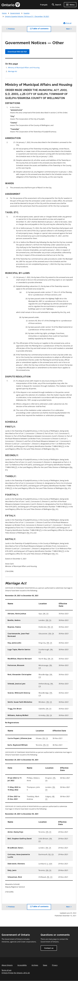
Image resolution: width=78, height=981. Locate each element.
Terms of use (6, 970)
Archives (35, 965)
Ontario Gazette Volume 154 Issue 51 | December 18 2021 (27, 16)
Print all (68, 23)
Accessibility (22, 965)
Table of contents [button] (41, 30)
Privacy (54, 965)
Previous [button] (11, 29)
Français (43, 4)
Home (4, 13)
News (45, 965)
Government (15, 13)
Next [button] (68, 29)
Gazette (26, 13)
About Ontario (7, 965)
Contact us (48, 948)
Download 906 (17, 51)
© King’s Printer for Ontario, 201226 (16, 973)
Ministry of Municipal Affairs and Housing (24, 67)
